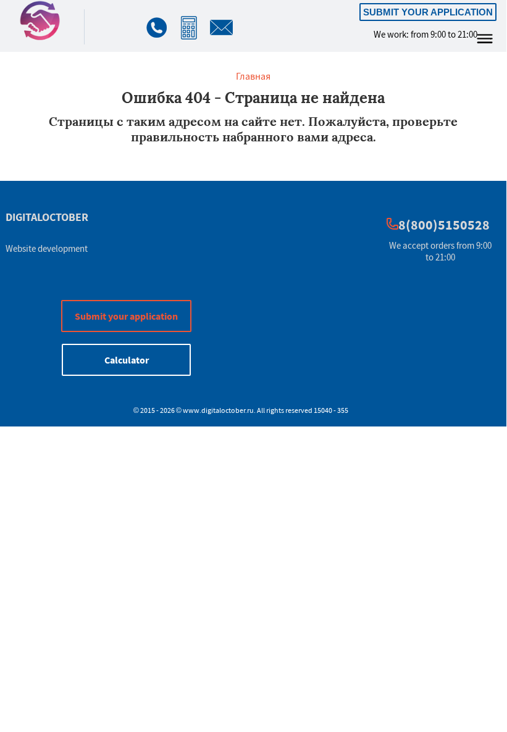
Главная (253, 76)
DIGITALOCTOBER (47, 217)
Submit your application (428, 12)
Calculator (126, 360)
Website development (47, 248)
